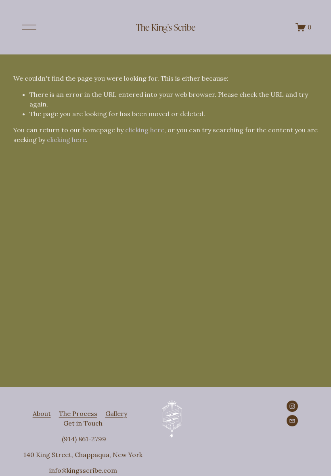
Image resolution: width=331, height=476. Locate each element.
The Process (78, 413)
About (42, 413)
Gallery (116, 413)
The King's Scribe (165, 27)
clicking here (144, 130)
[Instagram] (292, 406)
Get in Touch (83, 423)
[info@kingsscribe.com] (292, 420)
